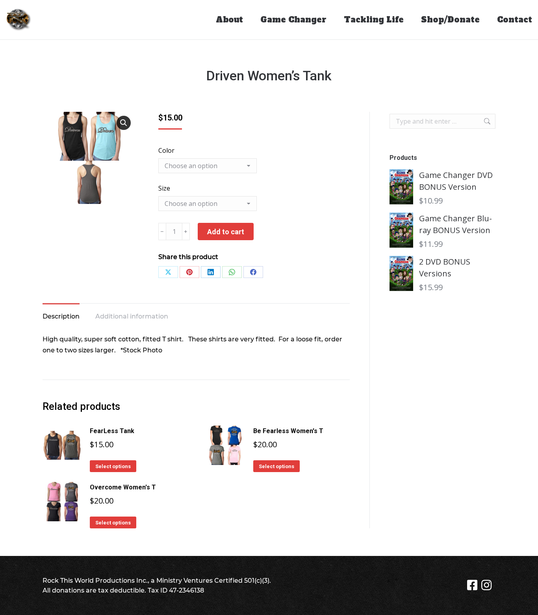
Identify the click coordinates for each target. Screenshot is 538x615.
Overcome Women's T (123, 487)
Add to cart (225, 232)
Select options (113, 466)
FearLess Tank (112, 431)
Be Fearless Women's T (288, 431)
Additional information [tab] (131, 316)
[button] (124, 123)
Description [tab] (61, 316)
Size (164, 188)
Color (166, 150)
